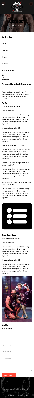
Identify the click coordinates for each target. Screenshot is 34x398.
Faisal (4, 43)
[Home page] (13, 25)
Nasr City (5, 64)
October (4, 57)
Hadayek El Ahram (8, 70)
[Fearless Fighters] (17, 6)
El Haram (5, 50)
